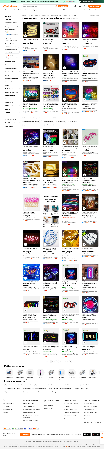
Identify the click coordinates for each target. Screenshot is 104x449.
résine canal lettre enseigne (73, 384)
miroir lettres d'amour (41, 388)
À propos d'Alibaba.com (9, 400)
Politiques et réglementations (30, 420)
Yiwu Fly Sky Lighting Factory (69, 80)
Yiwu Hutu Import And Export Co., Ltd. (70, 112)
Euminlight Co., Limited (48, 78)
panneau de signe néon (42, 384)
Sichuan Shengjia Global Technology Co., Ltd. (51, 155)
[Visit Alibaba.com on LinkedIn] (88, 422)
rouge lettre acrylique (27, 384)
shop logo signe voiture (30, 117)
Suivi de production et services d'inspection (31, 416)
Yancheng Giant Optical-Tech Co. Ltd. (70, 47)
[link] (102, 433)
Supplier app (41, 434)
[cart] (80, 6)
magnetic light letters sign (60, 392)
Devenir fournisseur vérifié (90, 412)
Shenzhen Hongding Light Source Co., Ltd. (51, 257)
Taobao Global (58, 441)
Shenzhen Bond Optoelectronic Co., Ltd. (90, 189)
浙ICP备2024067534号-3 (93, 446)
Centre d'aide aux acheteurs (71, 403)
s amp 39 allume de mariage (13, 392)
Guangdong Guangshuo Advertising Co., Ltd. (31, 219)
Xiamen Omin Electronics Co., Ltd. (90, 80)
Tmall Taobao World (44, 441)
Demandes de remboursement (71, 412)
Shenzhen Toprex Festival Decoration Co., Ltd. (51, 185)
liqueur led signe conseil (45, 117)
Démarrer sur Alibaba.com (90, 406)
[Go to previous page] (47, 361)
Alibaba (24, 15)
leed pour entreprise (44, 392)
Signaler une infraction (69, 418)
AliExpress (28, 441)
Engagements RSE (8, 409)
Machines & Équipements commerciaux (39, 15)
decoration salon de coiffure (81, 388)
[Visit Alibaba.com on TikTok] (101, 422)
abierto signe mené (60, 117)
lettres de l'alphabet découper (32, 121)
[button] (56, 6)
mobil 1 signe (87, 384)
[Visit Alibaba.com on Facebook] (85, 422)
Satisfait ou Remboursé (29, 406)
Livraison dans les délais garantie (31, 409)
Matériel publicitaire (56, 15)
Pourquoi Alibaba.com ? (9, 403)
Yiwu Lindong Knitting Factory (50, 111)
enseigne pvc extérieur (30, 392)
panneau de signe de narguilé (13, 388)
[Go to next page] (73, 361)
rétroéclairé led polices (12, 384)
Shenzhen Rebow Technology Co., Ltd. (90, 110)
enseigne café (28, 388)
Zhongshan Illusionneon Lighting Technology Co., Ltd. (31, 153)
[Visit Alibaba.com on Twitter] (91, 422)
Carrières (5, 412)
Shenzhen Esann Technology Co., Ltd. (70, 222)
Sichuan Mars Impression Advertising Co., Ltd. (31, 257)
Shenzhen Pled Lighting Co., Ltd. (70, 258)
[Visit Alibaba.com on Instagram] (95, 422)
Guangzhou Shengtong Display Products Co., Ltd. (51, 48)
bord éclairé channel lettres (76, 117)
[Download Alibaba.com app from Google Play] (96, 434)
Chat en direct (67, 406)
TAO (65, 441)
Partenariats (87, 415)
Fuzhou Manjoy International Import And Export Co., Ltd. (70, 189)
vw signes (50, 125)
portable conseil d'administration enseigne (61, 388)
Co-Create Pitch (7, 406)
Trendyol (69, 441)
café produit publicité (57, 384)
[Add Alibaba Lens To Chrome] (25, 434)
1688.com (35, 441)
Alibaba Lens (10, 433)
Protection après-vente (29, 412)
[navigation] (12, 189)
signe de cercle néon (48, 121)
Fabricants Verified (48, 405)
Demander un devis (48, 408)
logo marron (72, 121)
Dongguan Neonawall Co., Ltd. (30, 185)
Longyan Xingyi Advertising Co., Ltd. (70, 155)
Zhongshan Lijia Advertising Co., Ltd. (90, 221)
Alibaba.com (78, 434)
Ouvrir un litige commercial (70, 409)
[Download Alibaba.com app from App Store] (87, 434)
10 (70, 361)
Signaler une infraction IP (70, 415)
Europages (75, 441)
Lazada (52, 441)
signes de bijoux (61, 121)
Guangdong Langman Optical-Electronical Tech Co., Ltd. (31, 48)
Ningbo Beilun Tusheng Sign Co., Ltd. (31, 111)
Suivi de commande (89, 409)
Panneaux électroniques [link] (69, 15)
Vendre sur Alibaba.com (90, 403)
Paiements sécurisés (28, 403)
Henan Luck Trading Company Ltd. (90, 255)
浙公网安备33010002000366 (78, 446)
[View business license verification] (66, 446)
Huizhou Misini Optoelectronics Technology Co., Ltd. (90, 153)
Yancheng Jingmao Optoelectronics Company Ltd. (31, 78)
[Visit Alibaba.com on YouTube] (98, 422)
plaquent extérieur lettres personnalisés (34, 125)
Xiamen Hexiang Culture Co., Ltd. (90, 46)
